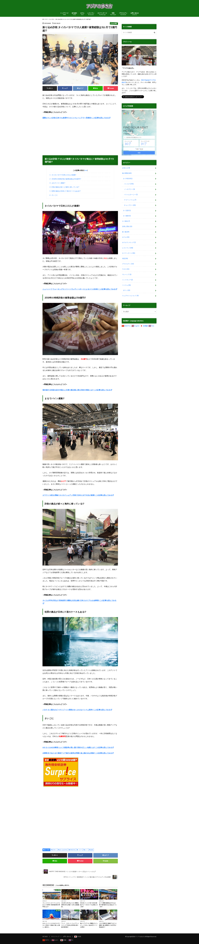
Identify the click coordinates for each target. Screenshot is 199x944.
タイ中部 (127, 178)
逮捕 (92, 850)
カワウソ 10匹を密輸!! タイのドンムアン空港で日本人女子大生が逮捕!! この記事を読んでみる (77, 495)
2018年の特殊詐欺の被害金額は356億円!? (65, 179)
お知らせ (126, 168)
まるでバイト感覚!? (57, 183)
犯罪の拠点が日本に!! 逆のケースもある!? (65, 191)
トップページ (64, 13)
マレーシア (126, 274)
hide (85, 170)
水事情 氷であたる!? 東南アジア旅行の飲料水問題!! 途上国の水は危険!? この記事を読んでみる (77, 753)
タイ (86, 850)
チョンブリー (130, 205)
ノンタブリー (129, 189)
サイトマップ (55, 936)
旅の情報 (47, 850)
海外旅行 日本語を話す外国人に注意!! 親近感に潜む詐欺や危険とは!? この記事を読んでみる (76, 390)
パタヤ (80, 850)
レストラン (91, 13)
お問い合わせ (135, 13)
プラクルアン (123, 13)
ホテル (82, 13)
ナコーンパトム (130, 200)
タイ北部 (127, 210)
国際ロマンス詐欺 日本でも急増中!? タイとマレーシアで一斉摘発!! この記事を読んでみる (75, 118)
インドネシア (127, 280)
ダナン (126, 290)
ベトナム (126, 285)
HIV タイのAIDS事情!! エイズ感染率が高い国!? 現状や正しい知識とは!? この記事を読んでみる (77, 747)
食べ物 (125, 232)
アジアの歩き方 (140, 936)
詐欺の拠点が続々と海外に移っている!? (64, 187)
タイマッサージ (102, 13)
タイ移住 (126, 221)
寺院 (113, 13)
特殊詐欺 (72, 850)
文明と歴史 (127, 226)
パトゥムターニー (131, 194)
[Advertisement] (80, 136)
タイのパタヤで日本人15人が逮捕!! (63, 175)
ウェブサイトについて (130, 295)
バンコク (128, 184)
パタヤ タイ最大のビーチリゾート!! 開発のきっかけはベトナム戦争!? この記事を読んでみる (76, 710)
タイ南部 (127, 216)
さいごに (54, 195)
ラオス (125, 269)
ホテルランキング (129, 242)
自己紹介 (74, 13)
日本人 (54, 850)
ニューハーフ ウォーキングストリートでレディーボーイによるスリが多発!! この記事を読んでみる (78, 289)
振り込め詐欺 (63, 850)
